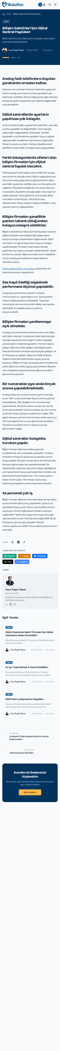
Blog (9, 14)
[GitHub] (15, 604)
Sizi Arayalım (30, 792)
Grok (9, 562)
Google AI (24, 562)
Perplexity (41, 556)
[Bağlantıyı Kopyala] (24, 542)
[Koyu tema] (44, 5)
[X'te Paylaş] (12, 542)
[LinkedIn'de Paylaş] (18, 542)
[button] (55, 4)
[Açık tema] (40, 5)
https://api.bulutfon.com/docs (18, 268)
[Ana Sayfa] (3, 14)
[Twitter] (6, 604)
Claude (26, 556)
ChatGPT (11, 556)
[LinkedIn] (10, 604)
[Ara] (49, 4)
